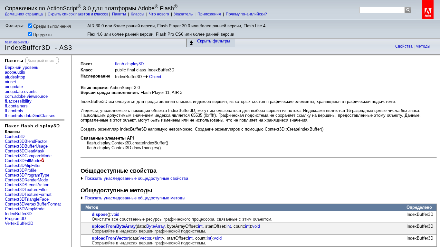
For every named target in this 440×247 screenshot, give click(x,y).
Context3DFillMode (22, 160)
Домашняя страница (24, 14)
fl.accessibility (18, 101)
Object (155, 76)
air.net (10, 81)
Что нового (159, 14)
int (200, 226)
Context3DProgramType (27, 175)
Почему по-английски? (246, 14)
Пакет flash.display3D (32, 125)
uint (158, 238)
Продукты (42, 34)
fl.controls (14, 110)
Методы (423, 46)
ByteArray (155, 226)
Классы (138, 14)
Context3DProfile (20, 170)
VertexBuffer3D (19, 223)
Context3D (14, 136)
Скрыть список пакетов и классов (78, 14)
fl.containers (16, 106)
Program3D (15, 218)
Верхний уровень (21, 67)
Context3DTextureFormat (28, 194)
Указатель (184, 14)
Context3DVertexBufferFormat (33, 204)
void (115, 214)
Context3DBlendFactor (26, 141)
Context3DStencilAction (27, 184)
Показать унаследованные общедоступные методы (134, 198)
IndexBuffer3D (18, 213)
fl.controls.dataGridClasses (30, 115)
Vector (145, 238)
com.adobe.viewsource (26, 96)
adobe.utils (15, 72)
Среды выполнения (52, 26)
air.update (14, 86)
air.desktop (15, 77)
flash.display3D (17, 42)
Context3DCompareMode (28, 155)
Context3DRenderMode (26, 180)
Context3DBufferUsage (26, 146)
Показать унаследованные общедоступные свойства (135, 178)
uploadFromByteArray (114, 226)
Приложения (209, 14)
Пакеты (119, 14)
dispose (100, 214)
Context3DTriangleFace (27, 199)
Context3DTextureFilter (26, 189)
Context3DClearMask (24, 151)
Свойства (404, 46)
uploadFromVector (110, 238)
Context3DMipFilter (23, 165)
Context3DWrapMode (24, 208)
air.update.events (21, 91)
